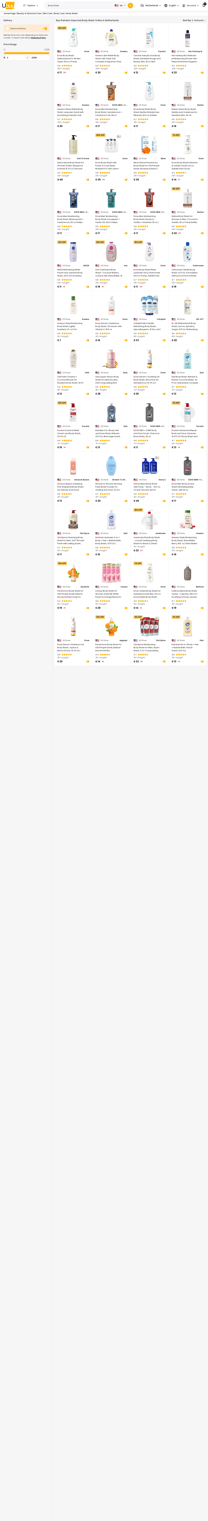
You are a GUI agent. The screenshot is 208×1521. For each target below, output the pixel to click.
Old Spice (84, 533)
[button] (150, 5)
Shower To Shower (119, 480)
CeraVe (162, 51)
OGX (87, 372)
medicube (161, 533)
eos (125, 265)
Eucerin (85, 426)
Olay (125, 372)
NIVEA (86, 265)
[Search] (130, 5)
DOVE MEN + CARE (119, 105)
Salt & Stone (83, 158)
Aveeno (123, 51)
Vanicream (198, 265)
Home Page (9, 13)
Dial (202, 372)
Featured (198, 20)
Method (200, 587)
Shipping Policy (38, 37)
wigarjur (123, 640)
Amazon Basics (81, 480)
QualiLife (85, 587)
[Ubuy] (8, 5)
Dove (86, 51)
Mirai (163, 158)
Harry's (162, 480)
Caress (123, 587)
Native (200, 105)
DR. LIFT (200, 319)
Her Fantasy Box (196, 51)
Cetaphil (161, 319)
